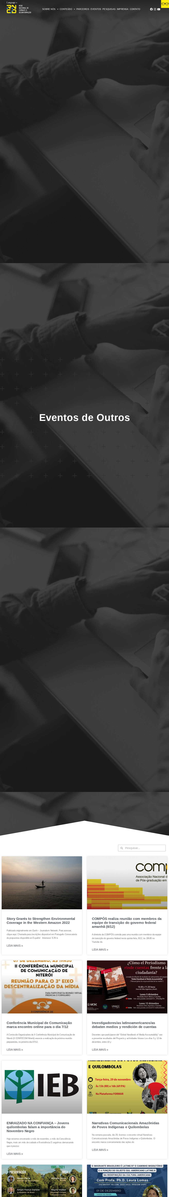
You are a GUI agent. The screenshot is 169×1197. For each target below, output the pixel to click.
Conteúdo (66, 9)
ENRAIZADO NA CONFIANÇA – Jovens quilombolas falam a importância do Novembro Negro (38, 1127)
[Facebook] (151, 9)
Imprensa (123, 9)
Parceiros (82, 9)
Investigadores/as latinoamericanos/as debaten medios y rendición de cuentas (124, 1025)
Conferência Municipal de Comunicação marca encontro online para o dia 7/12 (39, 1025)
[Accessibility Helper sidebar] (165, 4)
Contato (135, 9)
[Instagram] (155, 9)
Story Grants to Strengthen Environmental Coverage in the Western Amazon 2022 (41, 920)
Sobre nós (48, 9)
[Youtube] (158, 9)
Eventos (96, 9)
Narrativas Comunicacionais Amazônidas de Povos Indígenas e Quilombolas (125, 1125)
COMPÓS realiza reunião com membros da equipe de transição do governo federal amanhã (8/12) (127, 922)
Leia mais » (15, 945)
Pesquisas (109, 9)
